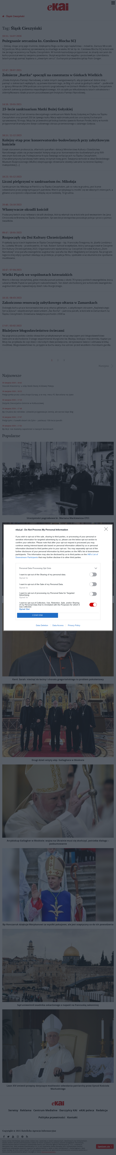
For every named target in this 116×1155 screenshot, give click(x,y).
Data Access (58, 625)
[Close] (107, 530)
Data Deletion (42, 625)
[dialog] (58, 577)
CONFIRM (37, 615)
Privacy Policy (74, 625)
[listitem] (58, 568)
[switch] (93, 574)
